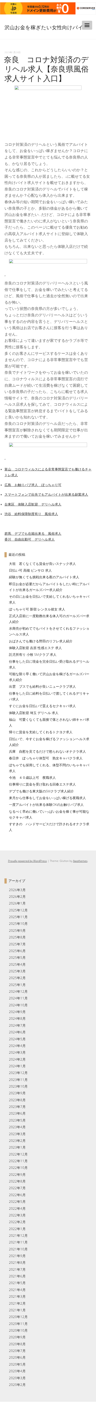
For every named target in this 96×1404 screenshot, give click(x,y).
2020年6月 (17, 1357)
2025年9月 (17, 930)
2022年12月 (18, 1154)
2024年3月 (17, 1052)
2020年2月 (17, 1384)
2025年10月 (18, 923)
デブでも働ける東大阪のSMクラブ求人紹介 (41, 791)
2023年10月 (18, 1086)
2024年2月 (17, 1059)
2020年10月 (18, 1330)
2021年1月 (17, 1310)
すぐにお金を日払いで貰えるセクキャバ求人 (42, 706)
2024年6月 (17, 1032)
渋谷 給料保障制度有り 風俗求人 (31, 514)
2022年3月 (17, 1215)
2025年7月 (17, 944)
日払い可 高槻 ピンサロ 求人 (30, 570)
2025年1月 (17, 984)
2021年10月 (18, 1249)
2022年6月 (17, 1195)
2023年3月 (17, 1134)
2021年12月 (18, 1235)
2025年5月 (17, 957)
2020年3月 (17, 1378)
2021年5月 (17, 1283)
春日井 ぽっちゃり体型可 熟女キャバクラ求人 (46, 758)
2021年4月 (17, 1289)
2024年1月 (17, 1066)
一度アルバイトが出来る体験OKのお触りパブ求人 (46, 804)
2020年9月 (17, 1337)
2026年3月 (17, 890)
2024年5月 (17, 1039)
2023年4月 (17, 1127)
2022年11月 (18, 1161)
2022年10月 (18, 1167)
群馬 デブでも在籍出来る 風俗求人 (32, 533)
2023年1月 (17, 1147)
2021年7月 (17, 1269)
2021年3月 (17, 1296)
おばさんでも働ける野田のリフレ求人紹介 (41, 641)
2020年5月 (17, 1364)
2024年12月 (18, 991)
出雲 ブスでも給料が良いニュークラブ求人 (42, 686)
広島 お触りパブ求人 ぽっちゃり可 (32, 485)
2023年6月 (17, 1113)
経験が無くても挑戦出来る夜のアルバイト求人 (44, 577)
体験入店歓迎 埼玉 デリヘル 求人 (33, 712)
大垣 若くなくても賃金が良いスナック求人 (42, 563)
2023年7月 (17, 1106)
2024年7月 (17, 1025)
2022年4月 (17, 1208)
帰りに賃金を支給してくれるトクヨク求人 (41, 732)
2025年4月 (17, 964)
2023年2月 (17, 1140)
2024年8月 (17, 1018)
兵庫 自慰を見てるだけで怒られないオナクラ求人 (47, 751)
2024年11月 (18, 998)
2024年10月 (18, 1005)
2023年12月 (18, 1072)
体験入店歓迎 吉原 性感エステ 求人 (35, 648)
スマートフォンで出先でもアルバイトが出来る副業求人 (46, 494)
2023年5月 (17, 1120)
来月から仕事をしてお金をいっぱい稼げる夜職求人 (47, 798)
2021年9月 (17, 1256)
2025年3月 (17, 971)
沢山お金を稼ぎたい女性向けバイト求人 (43, 32)
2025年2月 (17, 978)
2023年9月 (17, 1093)
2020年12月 (18, 1316)
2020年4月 (17, 1371)
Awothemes (80, 861)
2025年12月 (18, 910)
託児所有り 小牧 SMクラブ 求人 (32, 654)
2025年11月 (18, 917)
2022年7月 (17, 1188)
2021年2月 (17, 1303)
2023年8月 (17, 1100)
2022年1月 (17, 1228)
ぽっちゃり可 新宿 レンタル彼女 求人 (37, 609)
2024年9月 (17, 1011)
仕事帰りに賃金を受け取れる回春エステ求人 (42, 784)
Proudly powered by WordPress (27, 861)
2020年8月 (17, 1344)
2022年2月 (17, 1222)
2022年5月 (17, 1201)
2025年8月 (17, 937)
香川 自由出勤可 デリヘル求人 (29, 539)
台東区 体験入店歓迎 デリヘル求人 (32, 504)
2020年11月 (18, 1323)
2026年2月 (17, 896)
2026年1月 (17, 903)
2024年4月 (17, 1045)
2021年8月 (17, 1262)
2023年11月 (18, 1079)
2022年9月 (17, 1174)
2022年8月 (17, 1181)
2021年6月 (17, 1276)
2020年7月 (17, 1350)
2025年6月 (17, 951)
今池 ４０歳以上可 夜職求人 (32, 777)
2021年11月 (18, 1242)
